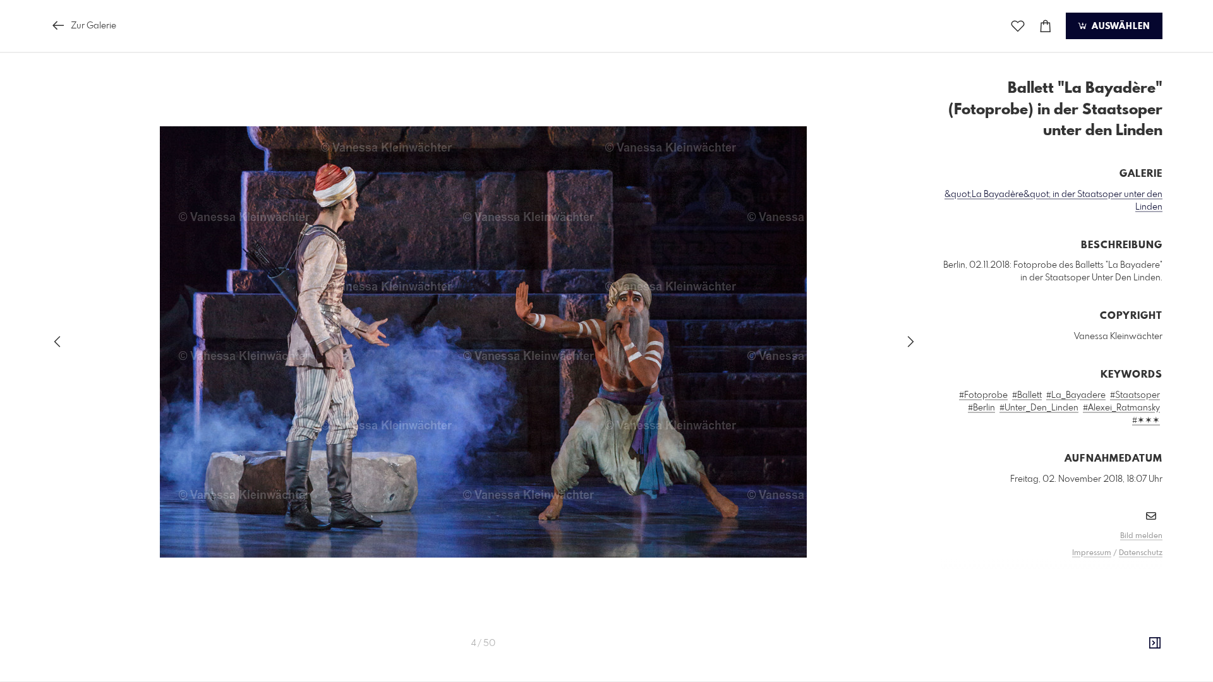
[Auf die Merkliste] (1017, 26)
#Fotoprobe (983, 395)
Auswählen (1119, 26)
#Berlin (981, 408)
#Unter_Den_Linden (1038, 408)
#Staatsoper (1135, 395)
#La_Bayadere (1076, 395)
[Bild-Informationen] (1154, 643)
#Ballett (1027, 395)
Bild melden (1141, 536)
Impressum (1091, 553)
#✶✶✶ (1146, 420)
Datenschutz (1140, 553)
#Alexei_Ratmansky (1121, 408)
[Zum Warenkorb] (1045, 26)
